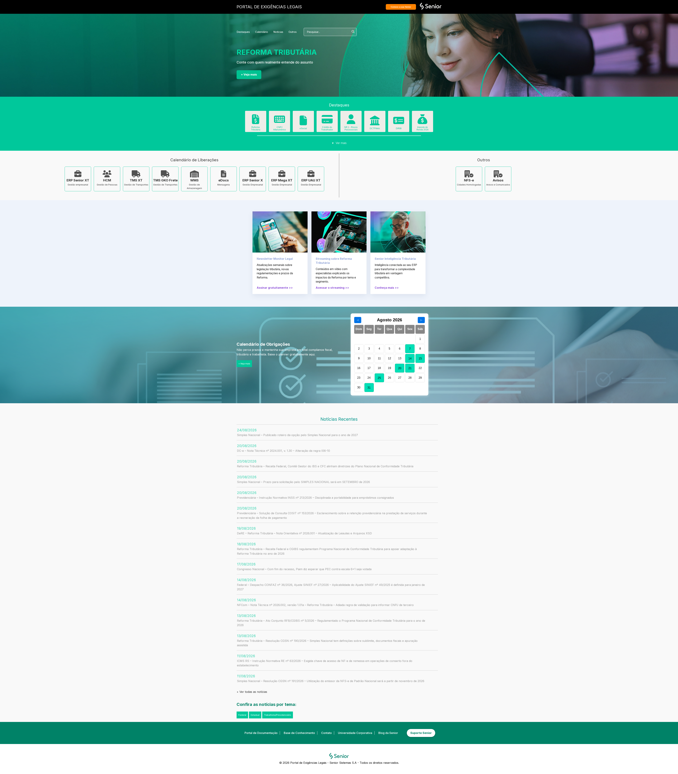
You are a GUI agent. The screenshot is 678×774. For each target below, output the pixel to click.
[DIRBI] (398, 123)
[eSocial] (303, 123)
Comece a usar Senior (401, 7)
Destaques (243, 32)
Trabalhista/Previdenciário (277, 715)
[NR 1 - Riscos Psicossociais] (351, 122)
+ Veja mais (249, 74)
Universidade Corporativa (355, 733)
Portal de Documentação (261, 733)
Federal (242, 715)
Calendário (261, 32)
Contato (326, 733)
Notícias (278, 32)
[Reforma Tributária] (255, 122)
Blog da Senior (388, 733)
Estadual (255, 715)
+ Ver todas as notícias (252, 692)
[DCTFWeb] (374, 123)
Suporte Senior (421, 733)
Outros (293, 32)
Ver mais (339, 143)
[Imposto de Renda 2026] (422, 122)
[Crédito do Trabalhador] (327, 122)
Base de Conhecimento (299, 733)
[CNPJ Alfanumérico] (279, 122)
